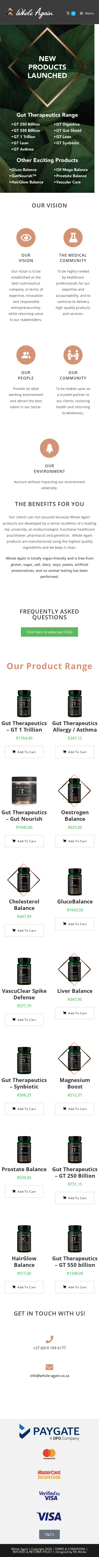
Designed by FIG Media (71, 1552)
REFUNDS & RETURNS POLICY (33, 1552)
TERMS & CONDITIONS (70, 1549)
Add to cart (26, 752)
